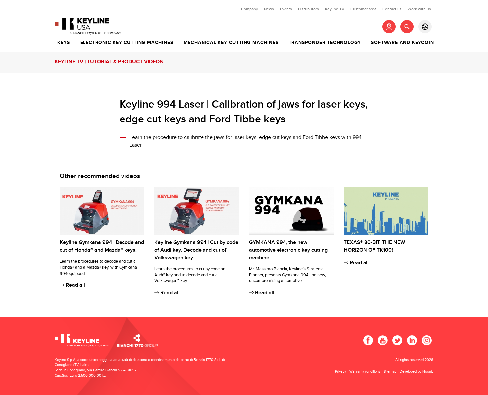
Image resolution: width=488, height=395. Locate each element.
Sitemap (390, 371)
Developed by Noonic (416, 371)
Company (249, 9)
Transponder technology (325, 42)
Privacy (340, 371)
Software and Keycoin (402, 42)
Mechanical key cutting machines (231, 42)
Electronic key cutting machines (126, 42)
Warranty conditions (364, 371)
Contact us (392, 9)
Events (286, 9)
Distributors (308, 9)
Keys (63, 42)
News (269, 9)
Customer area (363, 9)
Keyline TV (334, 9)
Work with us (419, 9)
